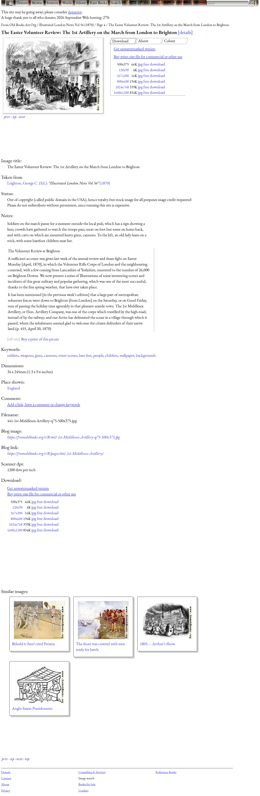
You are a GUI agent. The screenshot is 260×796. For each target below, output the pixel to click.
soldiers (13, 355)
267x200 (123, 76)
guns (38, 355)
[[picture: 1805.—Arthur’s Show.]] (167, 620)
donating (75, 11)
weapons (26, 355)
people (98, 355)
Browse (37, 2)
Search (116, 2)
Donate (22, 2)
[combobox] (228, 3)
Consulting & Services (91, 772)
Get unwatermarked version (134, 48)
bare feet (85, 355)
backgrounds (146, 355)
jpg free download (151, 64)
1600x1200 (121, 92)
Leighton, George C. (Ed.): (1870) (58, 183)
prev (7, 116)
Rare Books (98, 2)
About (81, 2)
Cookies (83, 790)
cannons (50, 355)
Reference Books (166, 772)
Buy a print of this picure (40, 339)
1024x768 (122, 87)
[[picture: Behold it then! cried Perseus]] (39, 620)
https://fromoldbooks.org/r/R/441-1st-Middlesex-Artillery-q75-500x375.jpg (63, 437)
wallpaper (127, 355)
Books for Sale (87, 784)
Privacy (5, 790)
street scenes (67, 355)
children (111, 355)
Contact (6, 778)
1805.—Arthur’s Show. (158, 643)
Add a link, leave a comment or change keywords (43, 404)
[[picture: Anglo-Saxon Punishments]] (39, 685)
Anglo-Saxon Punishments (32, 708)
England (13, 388)
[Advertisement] (141, 127)
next (22, 116)
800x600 (123, 81)
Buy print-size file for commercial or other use (148, 56)
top (27, 758)
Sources (52, 2)
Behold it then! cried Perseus (33, 643)
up (14, 116)
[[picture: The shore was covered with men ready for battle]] (103, 620)
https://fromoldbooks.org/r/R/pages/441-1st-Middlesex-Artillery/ (55, 453)
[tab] (123, 41)
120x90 (124, 70)
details (185, 32)
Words (67, 2)
